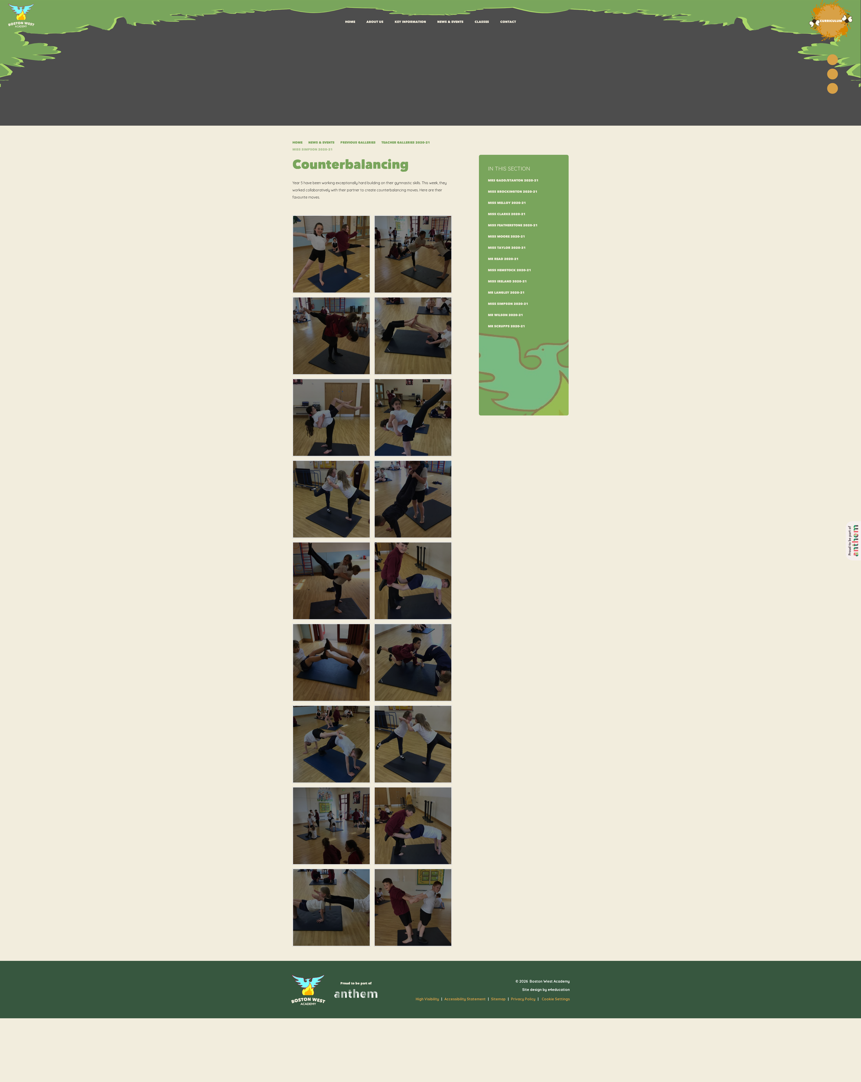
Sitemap (498, 999)
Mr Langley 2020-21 (506, 293)
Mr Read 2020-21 (503, 259)
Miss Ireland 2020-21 (507, 281)
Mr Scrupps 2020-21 (506, 326)
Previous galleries (358, 142)
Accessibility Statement (465, 999)
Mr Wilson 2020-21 (505, 315)
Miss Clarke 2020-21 (507, 214)
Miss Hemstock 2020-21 (509, 270)
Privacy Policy (523, 999)
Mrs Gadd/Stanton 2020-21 (513, 180)
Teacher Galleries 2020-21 (405, 142)
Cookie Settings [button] (554, 999)
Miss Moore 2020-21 (506, 236)
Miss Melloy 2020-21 (507, 203)
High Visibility (427, 999)
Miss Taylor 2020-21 (507, 248)
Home (297, 142)
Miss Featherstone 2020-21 (513, 225)
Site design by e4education (546, 989)
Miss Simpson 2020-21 (312, 149)
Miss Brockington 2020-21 (512, 192)
